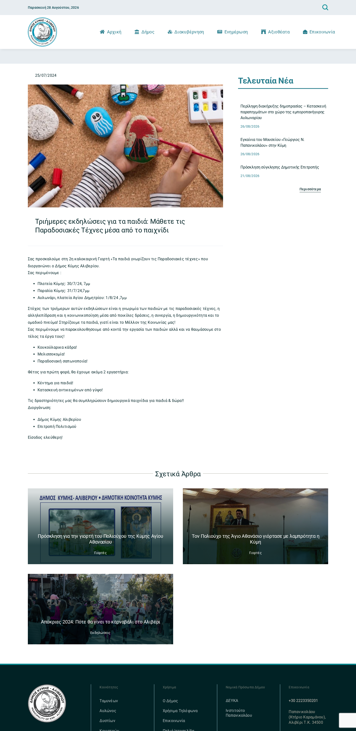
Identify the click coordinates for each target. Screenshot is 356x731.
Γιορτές (100, 553)
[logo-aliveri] (47, 686)
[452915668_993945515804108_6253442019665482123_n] (125, 86)
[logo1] (42, 19)
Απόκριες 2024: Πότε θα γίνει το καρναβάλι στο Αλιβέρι (100, 622)
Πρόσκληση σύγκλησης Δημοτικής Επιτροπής (279, 167)
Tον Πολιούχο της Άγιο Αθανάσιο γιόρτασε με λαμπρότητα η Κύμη (255, 539)
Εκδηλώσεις (100, 633)
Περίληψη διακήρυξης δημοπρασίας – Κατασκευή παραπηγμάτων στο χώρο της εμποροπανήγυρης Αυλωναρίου (283, 112)
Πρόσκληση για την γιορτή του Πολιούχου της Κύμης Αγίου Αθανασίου (100, 539)
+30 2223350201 (303, 700)
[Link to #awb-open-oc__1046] (325, 7)
